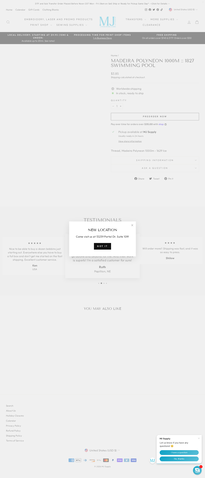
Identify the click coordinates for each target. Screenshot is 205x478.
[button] (197, 470)
